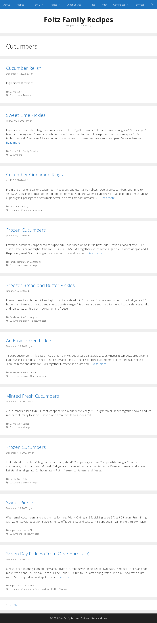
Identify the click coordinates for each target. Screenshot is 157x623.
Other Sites (119, 4)
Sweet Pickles (20, 502)
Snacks (34, 151)
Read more (13, 142)
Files (93, 4)
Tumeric (27, 95)
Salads (26, 423)
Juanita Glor (15, 91)
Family (37, 4)
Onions (34, 376)
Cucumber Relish (23, 68)
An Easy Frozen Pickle (28, 340)
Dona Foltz (15, 206)
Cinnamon (15, 210)
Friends (53, 4)
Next (18, 605)
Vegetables (36, 261)
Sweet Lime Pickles (26, 115)
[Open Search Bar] (152, 4)
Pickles (33, 320)
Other (33, 372)
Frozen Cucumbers (26, 230)
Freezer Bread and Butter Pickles (40, 285)
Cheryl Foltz (16, 151)
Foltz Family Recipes (78, 19)
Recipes (20, 4)
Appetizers (15, 530)
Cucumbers (16, 95)
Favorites (139, 4)
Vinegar (39, 210)
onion (26, 265)
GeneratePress (99, 618)
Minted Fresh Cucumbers (32, 396)
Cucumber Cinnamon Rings (34, 174)
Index (104, 4)
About (7, 4)
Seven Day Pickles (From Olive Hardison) (47, 553)
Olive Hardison (42, 589)
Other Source (74, 4)
